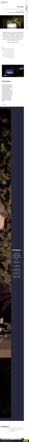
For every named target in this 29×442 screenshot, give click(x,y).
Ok (25, 440)
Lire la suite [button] (4, 104)
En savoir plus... (12, 440)
